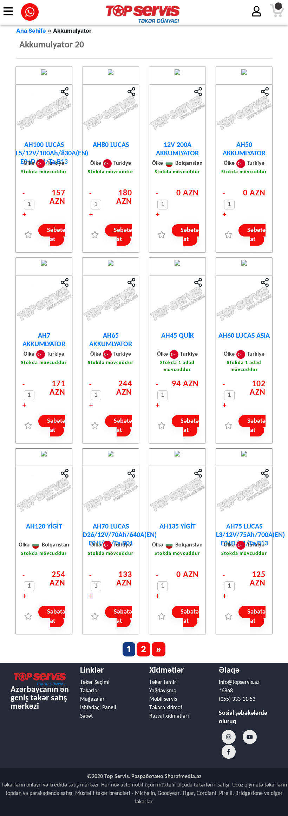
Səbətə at (56, 235)
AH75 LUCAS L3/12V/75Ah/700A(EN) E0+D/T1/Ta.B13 (250, 535)
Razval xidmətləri (169, 716)
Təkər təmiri (163, 682)
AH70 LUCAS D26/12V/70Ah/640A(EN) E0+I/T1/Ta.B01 (120, 535)
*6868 (226, 691)
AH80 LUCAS (111, 145)
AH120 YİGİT (44, 526)
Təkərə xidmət (165, 708)
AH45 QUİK (177, 335)
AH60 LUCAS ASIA (244, 335)
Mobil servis (163, 699)
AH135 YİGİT (177, 526)
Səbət (86, 716)
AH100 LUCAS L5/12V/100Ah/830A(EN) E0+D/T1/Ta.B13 (52, 154)
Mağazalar (92, 699)
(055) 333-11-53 (237, 699)
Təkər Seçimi (95, 682)
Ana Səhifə (31, 30)
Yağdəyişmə (162, 691)
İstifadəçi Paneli (98, 708)
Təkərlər (89, 691)
